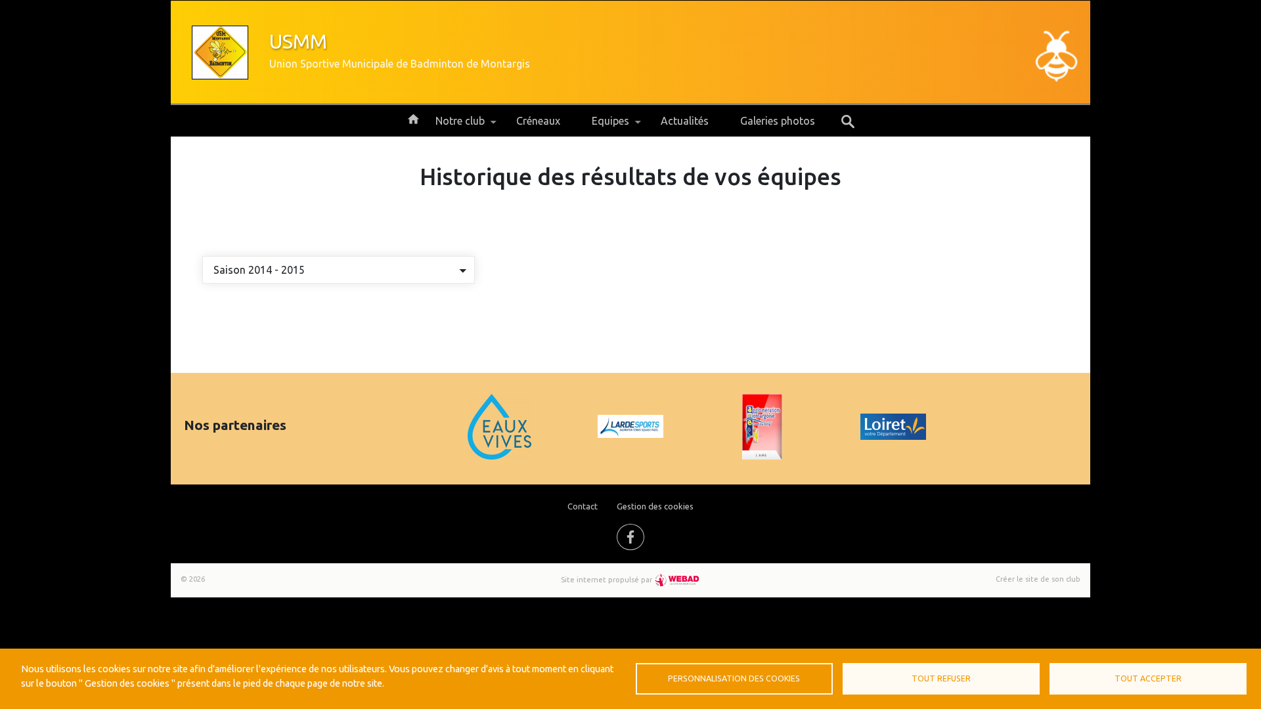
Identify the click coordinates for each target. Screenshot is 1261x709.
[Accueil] (220, 52)
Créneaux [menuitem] (538, 121)
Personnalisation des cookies (734, 678)
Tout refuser (941, 678)
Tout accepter (1148, 678)
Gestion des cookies (655, 506)
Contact (582, 506)
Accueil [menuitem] (413, 118)
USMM (298, 41)
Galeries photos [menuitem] (777, 121)
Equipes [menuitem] (602, 126)
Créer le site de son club (1038, 579)
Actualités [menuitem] (685, 121)
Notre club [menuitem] (452, 126)
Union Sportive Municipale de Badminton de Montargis (399, 64)
